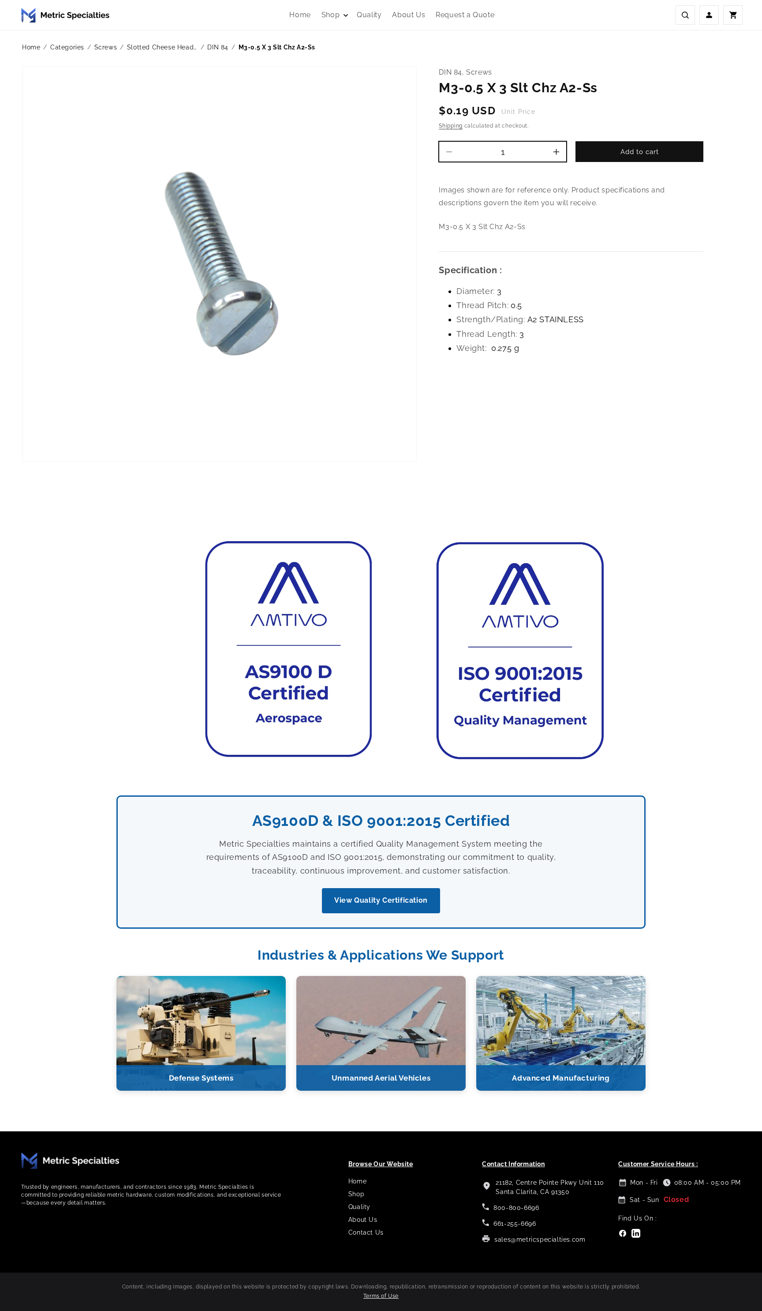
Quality (359, 1206)
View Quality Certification (381, 900)
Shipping (451, 126)
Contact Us (366, 1232)
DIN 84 (217, 47)
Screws (105, 47)
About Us (362, 1219)
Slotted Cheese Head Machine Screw (162, 47)
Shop (356, 1194)
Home (31, 47)
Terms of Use (381, 1296)
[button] (333, 15)
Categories (67, 47)
